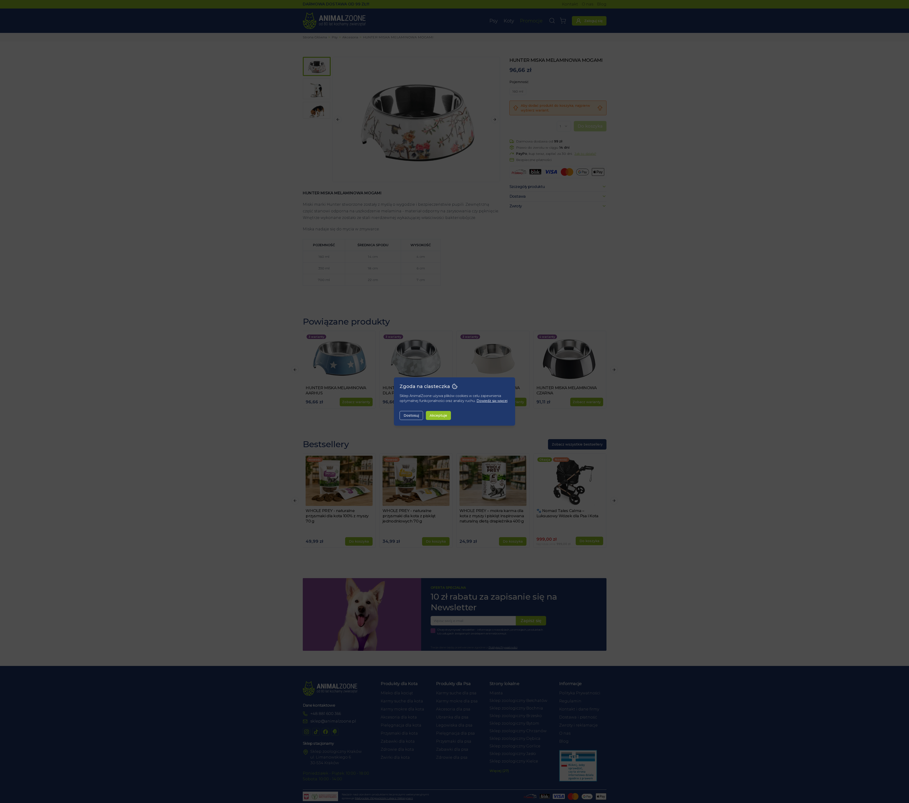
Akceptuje (438, 415)
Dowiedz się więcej (492, 401)
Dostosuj (411, 415)
